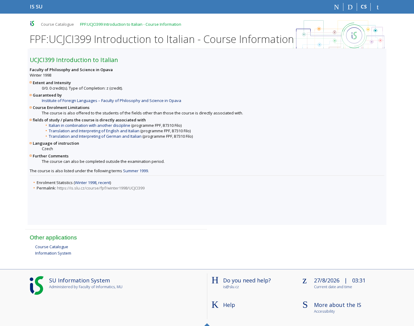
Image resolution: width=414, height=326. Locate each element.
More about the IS (337, 304)
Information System (53, 253)
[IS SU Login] (377, 7)
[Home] (336, 7)
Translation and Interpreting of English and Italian (94, 130)
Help (229, 304)
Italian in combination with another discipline (89, 125)
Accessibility (324, 311)
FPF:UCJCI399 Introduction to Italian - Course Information (130, 24)
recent (104, 182)
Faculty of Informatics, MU (100, 286)
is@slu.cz (231, 286)
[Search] (350, 7)
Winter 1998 (85, 182)
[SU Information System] (32, 23)
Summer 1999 (135, 170)
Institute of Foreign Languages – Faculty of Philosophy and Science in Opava (111, 100)
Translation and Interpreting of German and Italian (95, 136)
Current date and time (333, 287)
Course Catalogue (57, 24)
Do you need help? (247, 280)
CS (364, 6)
